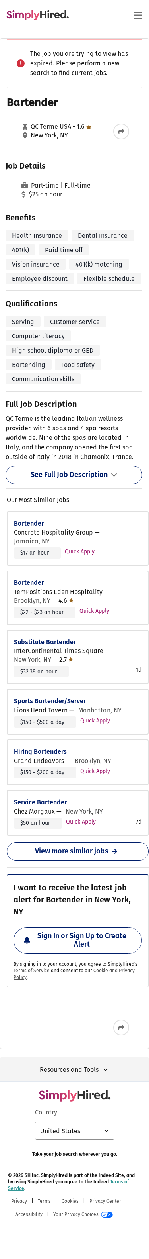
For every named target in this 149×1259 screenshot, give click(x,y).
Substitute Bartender (45, 642)
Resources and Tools (69, 1069)
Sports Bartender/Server (50, 701)
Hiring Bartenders (40, 751)
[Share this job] (121, 131)
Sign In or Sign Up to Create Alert (81, 940)
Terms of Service (32, 970)
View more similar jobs (71, 851)
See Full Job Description (69, 474)
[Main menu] (138, 15)
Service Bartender (40, 802)
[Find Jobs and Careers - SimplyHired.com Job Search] (37, 15)
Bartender (29, 523)
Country (46, 1112)
